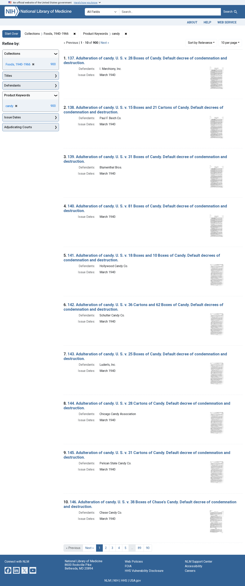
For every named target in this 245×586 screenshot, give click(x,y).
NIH (115, 580)
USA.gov (135, 580)
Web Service (227, 22)
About (192, 22)
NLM (107, 580)
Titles (8, 76)
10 (229, 43)
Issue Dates (12, 117)
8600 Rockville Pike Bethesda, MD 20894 (79, 566)
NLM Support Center (198, 561)
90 (147, 548)
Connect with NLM (17, 561)
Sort (200, 43)
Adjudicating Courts (18, 127)
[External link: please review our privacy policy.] (8, 570)
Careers (190, 571)
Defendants (12, 85)
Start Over (11, 33)
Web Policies (134, 561)
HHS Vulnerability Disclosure (144, 571)
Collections (12, 53)
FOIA (128, 566)
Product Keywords (17, 95)
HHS (124, 580)
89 (139, 548)
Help (207, 22)
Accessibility (193, 566)
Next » (104, 43)
